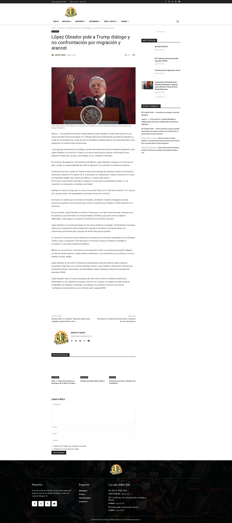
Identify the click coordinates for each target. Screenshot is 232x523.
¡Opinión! (112, 377)
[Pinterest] (79, 61)
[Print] (118, 61)
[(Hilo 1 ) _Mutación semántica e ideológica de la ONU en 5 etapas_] (64, 369)
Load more (160, 97)
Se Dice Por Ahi (114, 494)
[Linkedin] (84, 61)
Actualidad (60, 28)
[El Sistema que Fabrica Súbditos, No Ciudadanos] (122, 369)
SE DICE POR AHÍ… (162, 47)
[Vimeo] (175, 1)
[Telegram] (101, 61)
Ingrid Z (144, 119)
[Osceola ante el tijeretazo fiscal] (147, 73)
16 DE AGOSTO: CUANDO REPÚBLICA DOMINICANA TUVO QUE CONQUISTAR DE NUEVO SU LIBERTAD (159, 121)
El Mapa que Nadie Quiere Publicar (92, 381)
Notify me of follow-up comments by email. (70, 446)
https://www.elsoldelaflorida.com (81, 336)
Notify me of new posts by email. (66, 449)
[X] (172, 1)
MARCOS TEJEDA (60, 55)
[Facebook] (165, 1)
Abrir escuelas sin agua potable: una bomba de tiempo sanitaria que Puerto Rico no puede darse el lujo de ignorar (160, 131)
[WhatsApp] (96, 61)
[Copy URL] (112, 61)
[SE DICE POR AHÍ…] (147, 50)
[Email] (107, 61)
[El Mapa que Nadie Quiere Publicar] (93, 369)
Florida (112, 503)
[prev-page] (52, 389)
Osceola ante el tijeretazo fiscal (167, 70)
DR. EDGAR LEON (147, 112)
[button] (178, 21)
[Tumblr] (90, 61)
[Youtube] (179, 1)
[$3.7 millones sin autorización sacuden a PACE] (147, 61)
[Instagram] (169, 1)
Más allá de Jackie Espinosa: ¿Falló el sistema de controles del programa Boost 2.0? (160, 150)
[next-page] (56, 389)
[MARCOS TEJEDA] (53, 55)
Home (53, 28)
